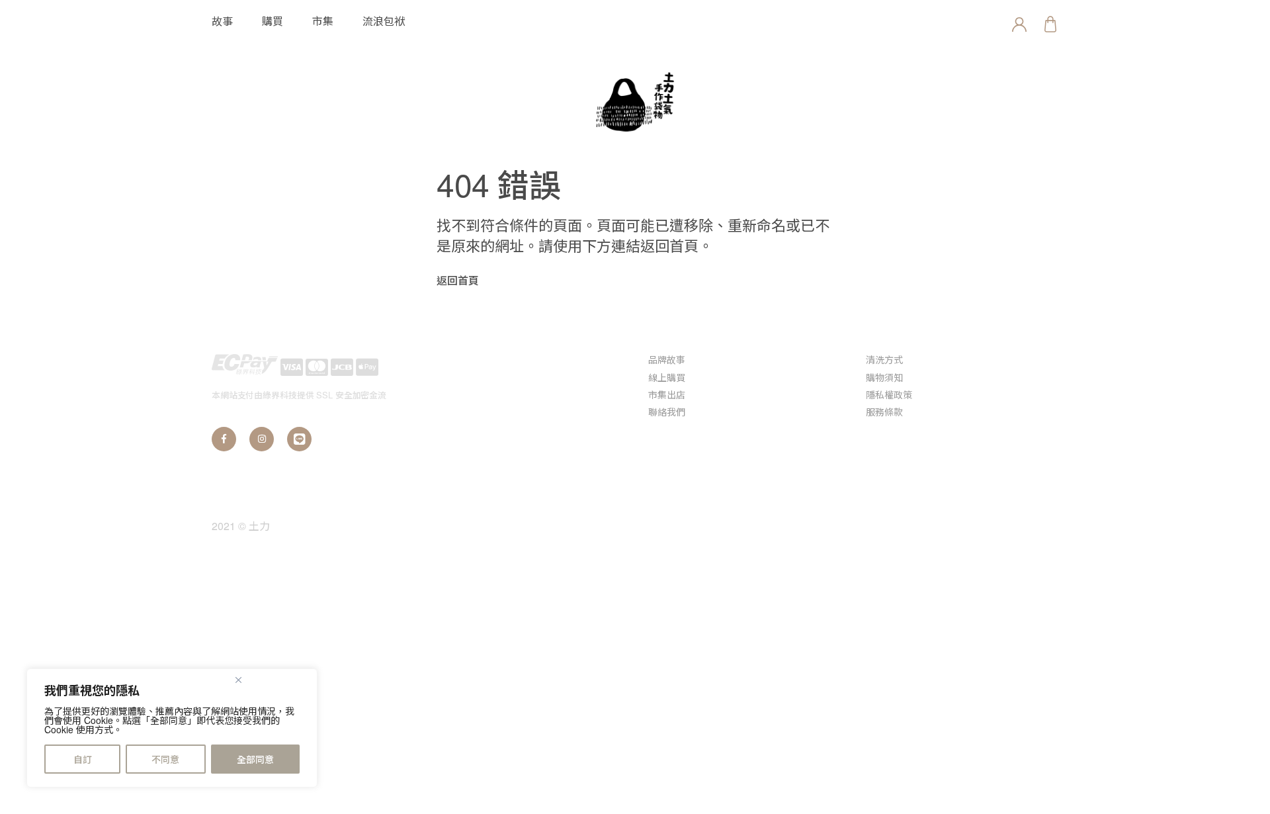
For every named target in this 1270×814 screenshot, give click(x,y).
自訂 (82, 759)
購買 (272, 20)
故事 (222, 20)
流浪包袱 (383, 20)
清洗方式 (884, 359)
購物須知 (884, 377)
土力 (259, 525)
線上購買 (666, 377)
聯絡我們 (666, 411)
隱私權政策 (889, 394)
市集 (322, 20)
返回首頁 (458, 280)
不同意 (165, 759)
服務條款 (884, 411)
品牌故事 (666, 359)
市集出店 (666, 394)
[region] (172, 728)
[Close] (273, 680)
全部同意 (255, 759)
